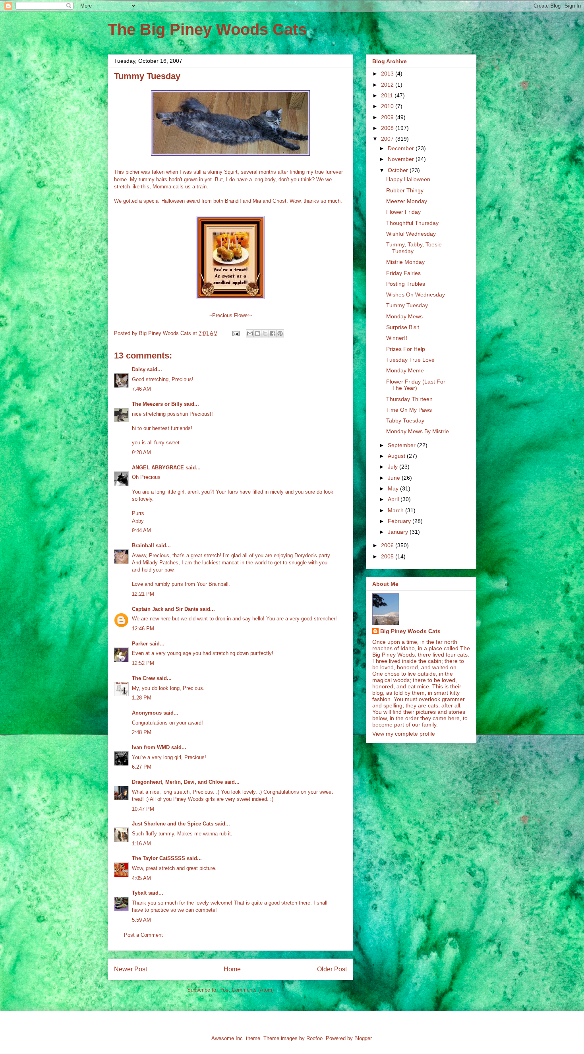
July (393, 466)
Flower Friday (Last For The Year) (415, 384)
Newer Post (130, 969)
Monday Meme (405, 370)
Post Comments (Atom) (246, 990)
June (395, 478)
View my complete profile (403, 733)
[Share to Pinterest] (280, 333)
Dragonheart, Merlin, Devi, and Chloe (177, 782)
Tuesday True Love (410, 359)
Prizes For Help (405, 349)
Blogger (362, 1038)
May (394, 488)
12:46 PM (143, 629)
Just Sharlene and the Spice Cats (172, 824)
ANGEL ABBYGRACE (158, 468)
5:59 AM (141, 920)
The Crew (143, 678)
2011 (387, 95)
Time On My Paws (409, 410)
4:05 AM (141, 878)
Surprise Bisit (402, 327)
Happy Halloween (408, 179)
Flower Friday (403, 212)
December (402, 148)
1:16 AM (141, 844)
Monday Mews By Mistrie (417, 431)
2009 (388, 117)
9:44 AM (141, 530)
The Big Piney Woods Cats (207, 29)
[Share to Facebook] (273, 333)
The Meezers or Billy (157, 404)
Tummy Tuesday (407, 305)
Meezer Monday (406, 201)
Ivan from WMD (151, 747)
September (402, 445)
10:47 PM (143, 809)
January (399, 532)
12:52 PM (143, 663)
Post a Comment (143, 935)
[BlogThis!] (257, 333)
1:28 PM (141, 698)
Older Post (332, 969)
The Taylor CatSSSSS (158, 858)
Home (232, 969)
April (394, 499)
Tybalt (139, 893)
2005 (388, 556)
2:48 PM (141, 732)
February (400, 521)
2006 (388, 545)
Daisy (138, 369)
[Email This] (250, 333)
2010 (388, 106)
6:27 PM (141, 767)
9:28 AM (141, 452)
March (396, 510)
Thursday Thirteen (409, 399)
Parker (140, 644)
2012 (388, 84)
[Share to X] (265, 333)
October (399, 170)
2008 (388, 128)
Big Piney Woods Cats (410, 631)
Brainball (143, 545)
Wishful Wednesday (411, 234)
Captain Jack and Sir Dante (165, 609)
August (397, 456)
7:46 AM (141, 389)
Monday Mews (404, 316)
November (402, 159)
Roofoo (314, 1038)
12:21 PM (143, 594)
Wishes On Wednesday (415, 294)
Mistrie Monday (405, 262)
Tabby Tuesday (405, 420)
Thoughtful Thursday (412, 223)
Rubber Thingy (404, 190)
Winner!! (396, 338)
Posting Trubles (405, 284)
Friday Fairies (403, 273)
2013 (388, 73)
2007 (388, 139)
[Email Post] (235, 333)
